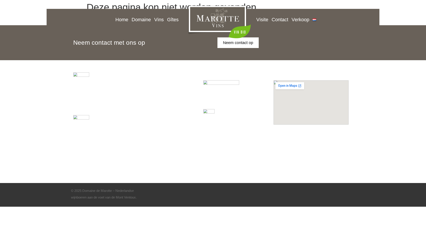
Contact (280, 19)
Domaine (141, 19)
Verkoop (300, 19)
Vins (159, 19)
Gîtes (173, 19)
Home (121, 19)
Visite (262, 19)
